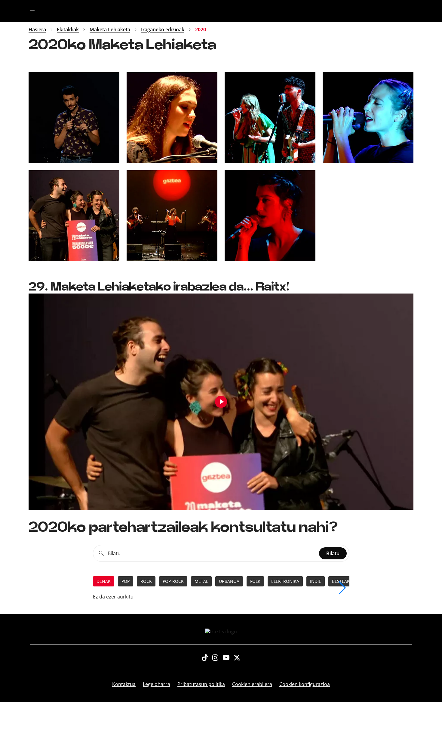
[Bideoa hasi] (221, 402)
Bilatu (332, 553)
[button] (342, 588)
